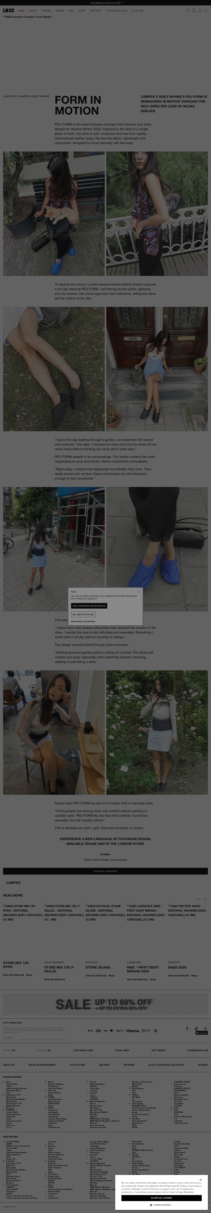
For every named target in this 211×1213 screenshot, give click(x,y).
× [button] (200, 1180)
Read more (189, 1192)
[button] (161, 1205)
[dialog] (161, 1192)
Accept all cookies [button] (161, 1198)
